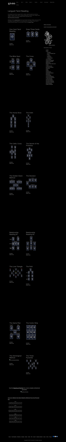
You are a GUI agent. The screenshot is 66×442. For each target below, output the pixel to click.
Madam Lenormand (49, 61)
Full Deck (11, 43)
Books (27, 2)
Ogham (47, 70)
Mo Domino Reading (49, 67)
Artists (29, 436)
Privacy (50, 436)
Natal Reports (48, 71)
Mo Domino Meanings (50, 80)
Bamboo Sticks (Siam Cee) (51, 63)
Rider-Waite (49, 56)
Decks (47, 51)
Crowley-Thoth (30, 22)
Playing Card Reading (50, 60)
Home (17, 2)
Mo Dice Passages (49, 79)
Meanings (19, 436)
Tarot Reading (48, 59)
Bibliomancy (48, 62)
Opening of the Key (18, 388)
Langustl (48, 55)
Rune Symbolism (49, 83)
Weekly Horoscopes (47, 24)
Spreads (22, 436)
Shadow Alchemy (52, 45)
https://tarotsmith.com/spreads (13, 17)
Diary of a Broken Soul (51, 53)
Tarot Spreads (48, 75)
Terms (47, 436)
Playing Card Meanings (50, 77)
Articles (17, 4)
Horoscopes (46, 2)
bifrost (48, 54)
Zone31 (41, 2)
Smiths (47, 49)
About (44, 436)
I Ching (47, 64)
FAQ (31, 436)
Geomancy (48, 68)
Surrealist (49, 52)
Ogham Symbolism (49, 84)
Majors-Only (11, 44)
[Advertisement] (24, 97)
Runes (47, 69)
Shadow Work (52, 2)
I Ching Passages (49, 78)
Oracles (36, 2)
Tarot (22, 2)
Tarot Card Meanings (50, 76)
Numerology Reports (49, 72)
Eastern (30, 2)
